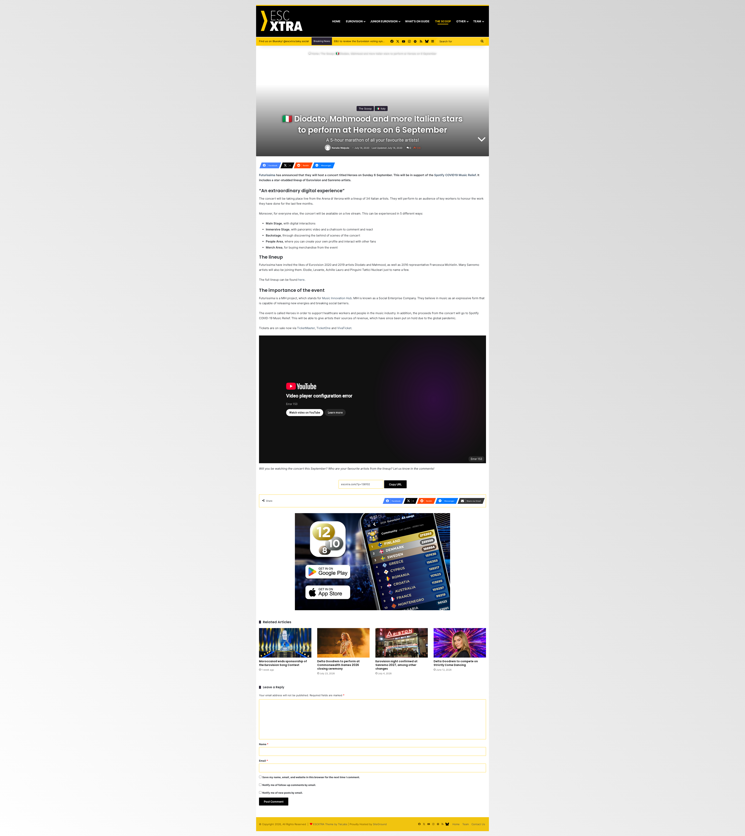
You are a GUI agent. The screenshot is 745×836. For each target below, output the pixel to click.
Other (461, 21)
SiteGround (380, 824)
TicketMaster (306, 328)
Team (477, 21)
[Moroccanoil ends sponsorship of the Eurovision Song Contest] (285, 643)
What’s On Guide (417, 21)
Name (263, 744)
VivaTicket (344, 328)
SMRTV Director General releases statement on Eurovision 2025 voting (377, 41)
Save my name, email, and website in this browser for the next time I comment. (311, 777)
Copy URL (395, 484)
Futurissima (267, 175)
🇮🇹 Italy (381, 108)
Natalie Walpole (340, 147)
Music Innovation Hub (337, 298)
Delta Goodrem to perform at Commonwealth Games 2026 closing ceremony (338, 665)
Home (336, 21)
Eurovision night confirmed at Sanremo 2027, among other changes (396, 665)
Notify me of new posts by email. (282, 792)
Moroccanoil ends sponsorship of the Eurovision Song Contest (283, 663)
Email (263, 760)
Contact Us (478, 824)
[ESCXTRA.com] (281, 21)
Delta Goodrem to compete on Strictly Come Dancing (456, 663)
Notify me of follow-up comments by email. (289, 784)
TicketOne (323, 328)
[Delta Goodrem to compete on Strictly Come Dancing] (460, 643)
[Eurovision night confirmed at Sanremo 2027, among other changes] (401, 643)
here (301, 280)
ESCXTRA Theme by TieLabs (330, 824)
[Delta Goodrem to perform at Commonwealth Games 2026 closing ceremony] (343, 643)
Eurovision (354, 21)
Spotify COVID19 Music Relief (455, 175)
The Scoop (443, 21)
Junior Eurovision (384, 21)
